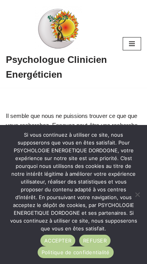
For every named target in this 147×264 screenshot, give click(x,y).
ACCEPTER (57, 240)
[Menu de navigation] (132, 43)
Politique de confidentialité (76, 252)
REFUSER (95, 240)
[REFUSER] (137, 194)
